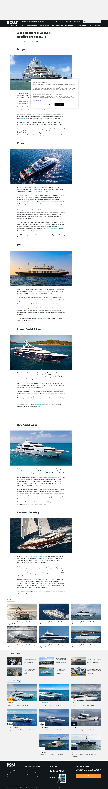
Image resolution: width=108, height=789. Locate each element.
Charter (27, 774)
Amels (9, 705)
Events (36, 770)
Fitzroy (27, 592)
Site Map (37, 776)
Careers (9, 776)
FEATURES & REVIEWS (32, 25)
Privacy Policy (10, 783)
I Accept (59, 104)
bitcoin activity (43, 567)
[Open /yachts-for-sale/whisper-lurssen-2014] (54, 742)
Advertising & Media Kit (13, 770)
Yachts (26, 770)
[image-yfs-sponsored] (10, 701)
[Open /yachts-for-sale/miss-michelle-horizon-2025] (54, 692)
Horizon (42, 705)
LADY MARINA (44, 727)
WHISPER (43, 752)
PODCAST (55, 21)
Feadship (42, 730)
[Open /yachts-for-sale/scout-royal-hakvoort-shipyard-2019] (86, 742)
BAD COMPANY (13, 727)
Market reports (12, 622)
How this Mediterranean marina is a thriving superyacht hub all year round (29, 671)
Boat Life (27, 779)
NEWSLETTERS (77, 21)
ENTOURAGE (12, 703)
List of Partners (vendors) (37, 100)
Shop (36, 774)
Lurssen (42, 754)
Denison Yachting (37, 556)
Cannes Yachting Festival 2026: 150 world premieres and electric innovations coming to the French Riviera (61, 661)
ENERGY (74, 727)
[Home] (13, 23)
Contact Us (10, 774)
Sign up (88, 775)
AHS (73, 703)
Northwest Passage (52, 228)
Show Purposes (49, 104)
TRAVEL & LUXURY (69, 25)
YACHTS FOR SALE (44, 25)
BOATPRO (97, 25)
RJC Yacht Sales (32, 471)
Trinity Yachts (11, 730)
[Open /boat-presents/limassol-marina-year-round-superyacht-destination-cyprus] (14, 671)
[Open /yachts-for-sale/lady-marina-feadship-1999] (54, 717)
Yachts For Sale (29, 772)
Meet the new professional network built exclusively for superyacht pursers (30, 661)
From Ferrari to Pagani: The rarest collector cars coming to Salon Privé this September (94, 671)
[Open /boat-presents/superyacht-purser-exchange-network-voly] (14, 661)
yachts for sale (33, 110)
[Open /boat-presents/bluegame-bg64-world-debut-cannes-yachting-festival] (78, 661)
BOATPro (37, 772)
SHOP (61, 21)
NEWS (22, 25)
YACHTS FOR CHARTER (57, 25)
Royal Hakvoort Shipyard (78, 754)
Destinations (28, 776)
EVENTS (91, 25)
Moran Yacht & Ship (32, 373)
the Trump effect (59, 471)
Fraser (45, 118)
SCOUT (74, 752)
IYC (21, 291)
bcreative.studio (39, 779)
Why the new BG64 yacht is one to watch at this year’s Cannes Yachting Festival (94, 661)
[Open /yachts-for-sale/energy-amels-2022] (86, 717)
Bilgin (27, 318)
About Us (9, 772)
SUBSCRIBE (68, 21)
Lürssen (27, 404)
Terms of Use (10, 779)
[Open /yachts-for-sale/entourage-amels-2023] (22, 692)
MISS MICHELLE (45, 703)
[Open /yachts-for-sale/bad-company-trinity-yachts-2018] (22, 717)
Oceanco (74, 705)
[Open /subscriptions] (60, 778)
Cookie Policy (10, 781)
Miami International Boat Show (47, 477)
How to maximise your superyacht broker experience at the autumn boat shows (61, 671)
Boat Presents (28, 781)
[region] (54, 93)
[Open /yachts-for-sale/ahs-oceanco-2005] (86, 692)
